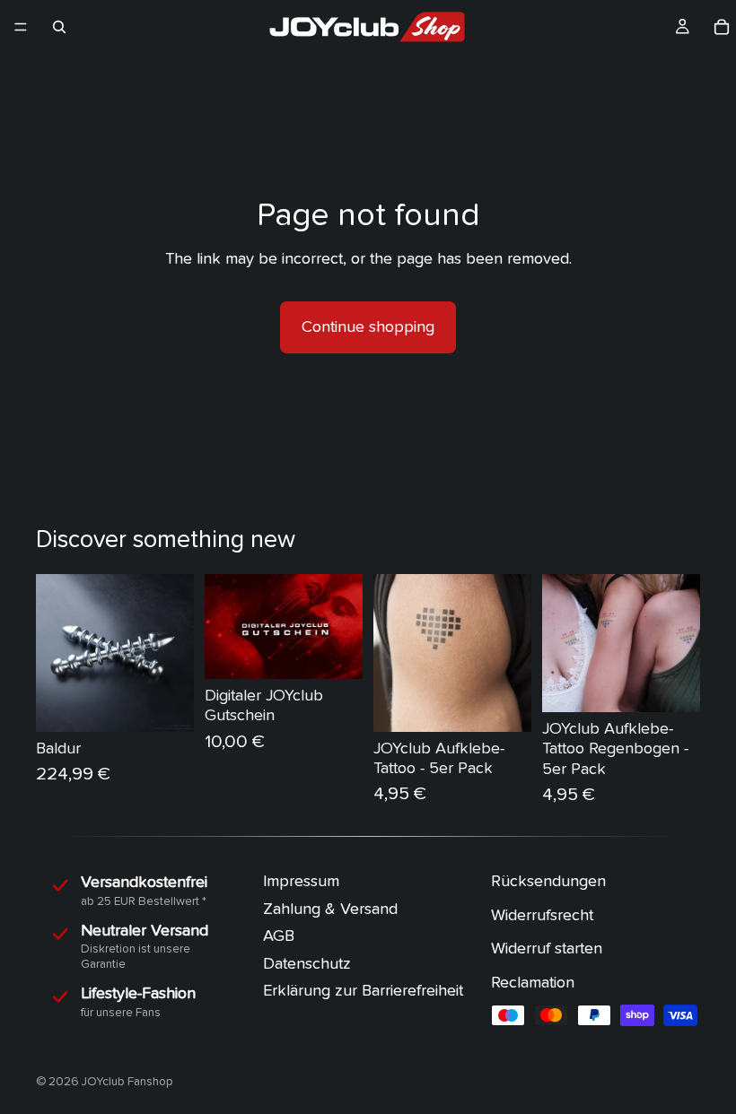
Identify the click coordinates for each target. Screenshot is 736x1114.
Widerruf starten (546, 948)
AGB (278, 935)
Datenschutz (307, 963)
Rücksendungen (548, 881)
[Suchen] (59, 27)
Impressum (301, 881)
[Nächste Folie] (174, 653)
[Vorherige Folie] (55, 653)
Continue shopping (368, 326)
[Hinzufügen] (166, 704)
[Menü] (20, 27)
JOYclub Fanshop (127, 1081)
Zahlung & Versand (330, 908)
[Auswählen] (335, 651)
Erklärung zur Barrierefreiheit (363, 990)
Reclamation (532, 982)
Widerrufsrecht (542, 914)
